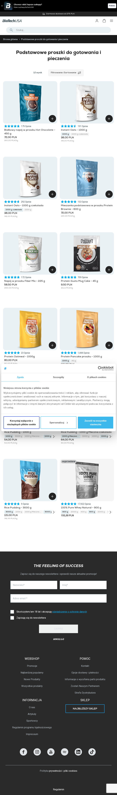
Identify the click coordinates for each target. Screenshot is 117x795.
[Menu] (111, 21)
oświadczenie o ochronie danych (69, 611)
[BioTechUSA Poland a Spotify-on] (64, 754)
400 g (83, 512)
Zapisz (58, 629)
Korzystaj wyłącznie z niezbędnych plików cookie (21, 422)
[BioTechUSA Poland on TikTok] (92, 754)
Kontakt (85, 665)
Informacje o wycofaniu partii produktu (85, 679)
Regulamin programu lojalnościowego (32, 727)
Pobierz (112, 6)
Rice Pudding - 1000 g (17, 432)
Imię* (65, 585)
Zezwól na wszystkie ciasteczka (95, 422)
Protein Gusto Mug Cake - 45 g (79, 281)
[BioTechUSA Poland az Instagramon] (37, 754)
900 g (65, 512)
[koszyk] (104, 21)
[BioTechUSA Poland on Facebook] (23, 754)
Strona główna (10, 39)
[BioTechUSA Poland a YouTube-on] (51, 754)
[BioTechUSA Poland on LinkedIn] (78, 754)
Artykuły (32, 714)
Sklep (85, 700)
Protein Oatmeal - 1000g (19, 357)
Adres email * (20, 598)
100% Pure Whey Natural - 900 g (81, 508)
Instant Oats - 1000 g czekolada (23, 206)
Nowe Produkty (32, 679)
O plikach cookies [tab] (96, 377)
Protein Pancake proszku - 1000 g (81, 357)
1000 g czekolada (80, 134)
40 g (74, 361)
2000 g (74, 512)
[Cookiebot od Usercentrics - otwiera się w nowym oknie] (100, 368)
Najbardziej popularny (32, 672)
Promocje (32, 665)
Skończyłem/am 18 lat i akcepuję (51, 611)
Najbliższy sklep (85, 709)
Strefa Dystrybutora (85, 692)
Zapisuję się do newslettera (31, 617)
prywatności (55, 770)
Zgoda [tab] (20, 377)
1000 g (65, 134)
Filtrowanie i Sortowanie (63, 73)
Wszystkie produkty (32, 686)
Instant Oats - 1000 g (74, 130)
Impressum (32, 734)
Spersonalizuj (57, 422)
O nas (32, 707)
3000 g (18, 436)
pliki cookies (70, 770)
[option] (58, 14)
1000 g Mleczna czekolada (34, 436)
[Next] (53, 436)
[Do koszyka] (52, 118)
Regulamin (58, 789)
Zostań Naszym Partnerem (85, 686)
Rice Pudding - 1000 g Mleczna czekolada (86, 432)
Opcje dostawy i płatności (85, 672)
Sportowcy (32, 720)
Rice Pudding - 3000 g (17, 508)
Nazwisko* (19, 585)
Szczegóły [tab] (58, 377)
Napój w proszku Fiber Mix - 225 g (24, 281)
